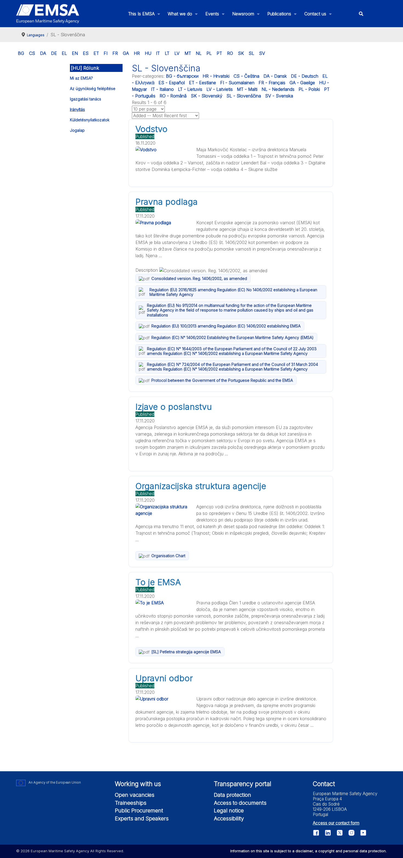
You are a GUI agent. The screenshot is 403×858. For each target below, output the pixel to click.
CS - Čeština (246, 76)
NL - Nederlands (278, 89)
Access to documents (240, 803)
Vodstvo (151, 129)
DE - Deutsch (304, 76)
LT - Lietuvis (190, 89)
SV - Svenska (279, 96)
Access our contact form (336, 823)
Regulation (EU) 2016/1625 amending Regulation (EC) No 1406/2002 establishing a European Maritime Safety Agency (233, 292)
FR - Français (272, 82)
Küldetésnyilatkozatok (89, 119)
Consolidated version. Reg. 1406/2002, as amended (199, 278)
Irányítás (77, 109)
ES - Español (171, 82)
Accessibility (229, 818)
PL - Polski (309, 89)
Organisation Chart (168, 555)
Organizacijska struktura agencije (200, 486)
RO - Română (173, 96)
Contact (324, 784)
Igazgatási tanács (85, 99)
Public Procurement (139, 810)
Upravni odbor (164, 678)
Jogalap (77, 130)
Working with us (138, 784)
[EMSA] (47, 13)
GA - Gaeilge (302, 82)
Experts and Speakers (142, 818)
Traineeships (130, 803)
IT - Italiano (162, 89)
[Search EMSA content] (361, 13)
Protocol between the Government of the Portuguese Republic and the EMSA (222, 380)
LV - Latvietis (219, 89)
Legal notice (229, 810)
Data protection (232, 795)
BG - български (182, 76)
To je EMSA (158, 582)
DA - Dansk (275, 76)
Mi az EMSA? (81, 78)
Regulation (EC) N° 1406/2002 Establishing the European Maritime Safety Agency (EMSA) (232, 337)
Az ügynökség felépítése (92, 88)
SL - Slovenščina (243, 96)
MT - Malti (247, 89)
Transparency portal (242, 784)
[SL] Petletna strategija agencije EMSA (186, 651)
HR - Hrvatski (216, 76)
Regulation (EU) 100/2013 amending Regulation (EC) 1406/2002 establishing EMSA (226, 326)
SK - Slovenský (206, 96)
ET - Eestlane (202, 82)
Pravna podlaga (166, 202)
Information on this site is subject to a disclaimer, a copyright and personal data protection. (308, 851)
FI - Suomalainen (237, 82)
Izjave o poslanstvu (173, 407)
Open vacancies (134, 795)
